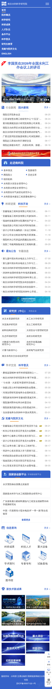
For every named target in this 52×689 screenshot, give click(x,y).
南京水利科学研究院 (17, 3)
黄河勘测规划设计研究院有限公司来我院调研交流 (23, 123)
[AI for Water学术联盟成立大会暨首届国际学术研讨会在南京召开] (26, 88)
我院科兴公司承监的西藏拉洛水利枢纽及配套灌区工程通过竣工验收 (21, 239)
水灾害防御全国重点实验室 (16, 484)
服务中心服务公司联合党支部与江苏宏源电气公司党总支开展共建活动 (21, 435)
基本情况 (8, 170)
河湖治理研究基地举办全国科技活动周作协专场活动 (21, 392)
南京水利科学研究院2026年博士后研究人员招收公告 (21, 277)
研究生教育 (7, 43)
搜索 (48, 657)
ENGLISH (6, 53)
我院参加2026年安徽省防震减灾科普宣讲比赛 (21, 397)
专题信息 (24, 251)
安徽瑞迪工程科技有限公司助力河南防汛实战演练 (21, 211)
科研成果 (6, 24)
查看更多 (26, 519)
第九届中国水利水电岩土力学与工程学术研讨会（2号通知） (21, 263)
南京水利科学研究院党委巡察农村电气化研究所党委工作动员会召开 (23, 131)
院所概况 (6, 14)
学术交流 (11, 365)
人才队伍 (6, 29)
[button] (41, 99)
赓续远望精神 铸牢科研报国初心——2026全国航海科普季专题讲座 (21, 372)
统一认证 (48, 673)
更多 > (47, 107)
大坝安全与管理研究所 (37, 330)
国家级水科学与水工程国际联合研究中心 (22, 493)
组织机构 (8, 179)
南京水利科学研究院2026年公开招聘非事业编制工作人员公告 (21, 291)
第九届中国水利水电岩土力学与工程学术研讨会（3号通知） (21, 258)
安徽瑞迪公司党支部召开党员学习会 (20, 425)
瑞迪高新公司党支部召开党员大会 (19, 460)
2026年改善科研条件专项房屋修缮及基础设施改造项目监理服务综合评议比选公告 (21, 272)
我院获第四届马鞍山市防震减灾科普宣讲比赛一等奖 (21, 407)
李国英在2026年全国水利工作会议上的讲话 (28, 65)
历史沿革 (32, 174)
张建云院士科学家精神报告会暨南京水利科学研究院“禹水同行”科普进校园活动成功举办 (21, 387)
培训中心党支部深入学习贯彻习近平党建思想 (21, 450)
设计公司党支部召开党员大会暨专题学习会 (21, 440)
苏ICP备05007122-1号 (26, 683)
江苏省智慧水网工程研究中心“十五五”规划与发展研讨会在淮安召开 (23, 118)
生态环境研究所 (9, 335)
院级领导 (32, 170)
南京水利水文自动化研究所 (15, 355)
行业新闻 (11, 107)
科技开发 (23, 203)
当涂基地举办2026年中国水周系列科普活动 (21, 412)
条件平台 (6, 34)
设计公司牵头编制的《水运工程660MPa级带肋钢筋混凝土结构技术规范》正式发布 (21, 230)
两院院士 (8, 174)
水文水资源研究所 (10, 318)
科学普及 (6, 39)
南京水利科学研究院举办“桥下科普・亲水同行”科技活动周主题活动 (21, 377)
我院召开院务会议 (11, 114)
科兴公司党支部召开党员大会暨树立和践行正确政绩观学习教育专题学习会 (21, 430)
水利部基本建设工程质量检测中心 (20, 196)
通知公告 (11, 251)
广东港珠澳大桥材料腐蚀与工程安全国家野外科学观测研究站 (26, 502)
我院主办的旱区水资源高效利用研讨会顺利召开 (23, 127)
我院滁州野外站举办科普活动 (17, 402)
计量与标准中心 (9, 350)
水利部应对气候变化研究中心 (18, 192)
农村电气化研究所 (35, 350)
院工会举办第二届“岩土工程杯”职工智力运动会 (21, 445)
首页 (4, 10)
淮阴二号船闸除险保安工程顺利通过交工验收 (21, 244)
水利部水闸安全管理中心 (15, 187)
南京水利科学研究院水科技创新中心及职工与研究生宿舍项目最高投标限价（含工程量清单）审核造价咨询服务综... (21, 282)
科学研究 (6, 19)
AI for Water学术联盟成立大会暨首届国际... (19, 99)
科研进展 (10, 203)
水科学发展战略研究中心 (34, 343)
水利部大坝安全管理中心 (15, 183)
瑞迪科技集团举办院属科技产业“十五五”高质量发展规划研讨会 (21, 220)
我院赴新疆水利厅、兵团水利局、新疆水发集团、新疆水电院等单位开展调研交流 (23, 145)
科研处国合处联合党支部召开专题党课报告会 (21, 455)
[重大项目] (37, 635)
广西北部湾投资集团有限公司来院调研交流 (23, 136)
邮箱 (48, 664)
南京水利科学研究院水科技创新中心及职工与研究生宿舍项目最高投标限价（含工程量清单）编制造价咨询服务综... (21, 286)
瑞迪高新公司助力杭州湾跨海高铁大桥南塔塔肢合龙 (21, 225)
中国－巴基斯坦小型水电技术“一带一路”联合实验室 (25, 512)
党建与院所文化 (9, 48)
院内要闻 (23, 107)
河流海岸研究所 (9, 324)
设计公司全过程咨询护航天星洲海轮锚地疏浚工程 (21, 234)
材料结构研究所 (9, 330)
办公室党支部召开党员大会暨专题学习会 (21, 465)
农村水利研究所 (34, 335)
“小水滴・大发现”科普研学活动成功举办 (21, 382)
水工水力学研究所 (35, 318)
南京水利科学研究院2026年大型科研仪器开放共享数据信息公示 (21, 267)
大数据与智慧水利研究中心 (10, 343)
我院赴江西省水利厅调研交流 (17, 140)
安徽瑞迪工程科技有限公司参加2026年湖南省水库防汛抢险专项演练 (21, 215)
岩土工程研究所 (34, 324)
